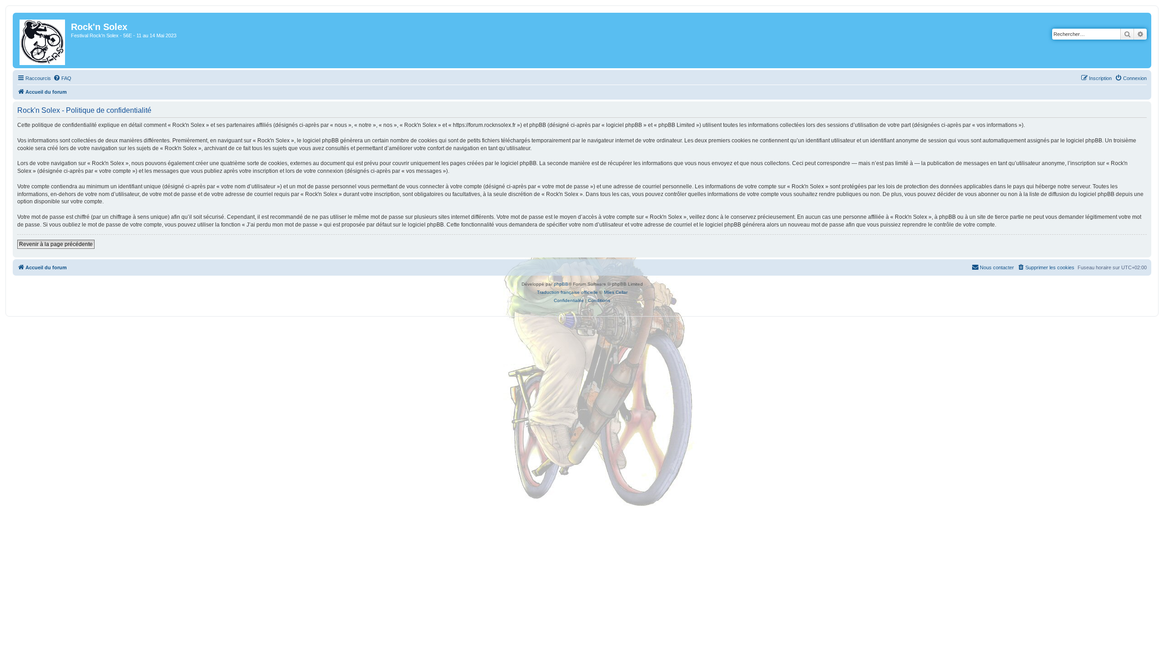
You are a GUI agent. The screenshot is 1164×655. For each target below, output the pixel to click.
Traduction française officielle (567, 292)
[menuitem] (62, 78)
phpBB (561, 284)
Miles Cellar (615, 292)
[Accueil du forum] (43, 40)
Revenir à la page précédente (56, 244)
